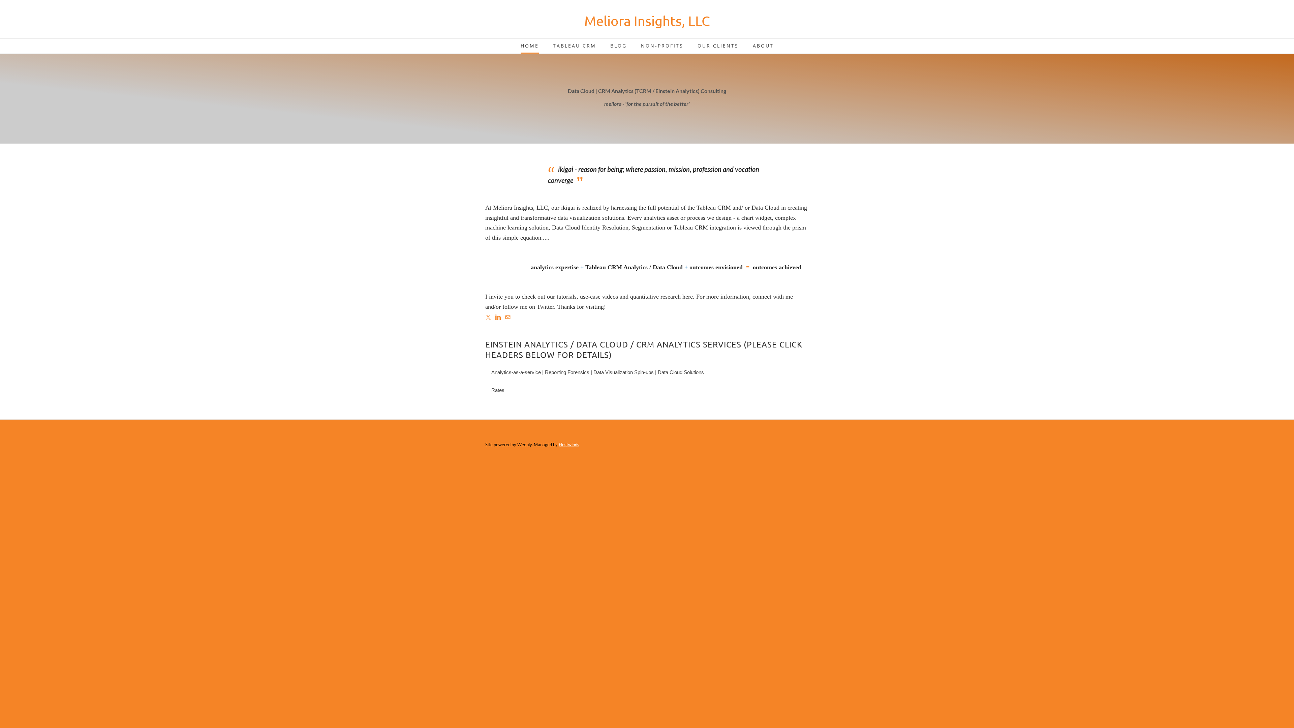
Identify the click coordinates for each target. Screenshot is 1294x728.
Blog (618, 45)
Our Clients (718, 45)
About (763, 45)
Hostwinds (569, 444)
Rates (497, 390)
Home (530, 45)
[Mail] (508, 317)
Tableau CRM (574, 45)
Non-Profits (662, 45)
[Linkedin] (498, 317)
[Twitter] (488, 317)
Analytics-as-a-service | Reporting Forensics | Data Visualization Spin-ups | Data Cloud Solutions (597, 372)
